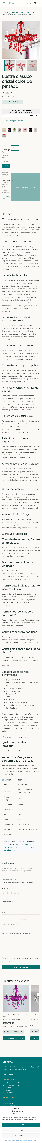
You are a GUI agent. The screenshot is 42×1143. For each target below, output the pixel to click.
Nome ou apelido (8, 901)
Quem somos (7, 1101)
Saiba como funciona (5, 197)
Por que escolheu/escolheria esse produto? (17, 933)
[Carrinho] (35, 3)
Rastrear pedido (8, 1092)
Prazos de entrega (9, 1103)
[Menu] (38, 3)
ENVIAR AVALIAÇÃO (21, 967)
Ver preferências (21, 1135)
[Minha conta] (31, 3)
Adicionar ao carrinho (25, 187)
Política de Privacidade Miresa (28, 1140)
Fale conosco (7, 1088)
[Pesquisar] (27, 3)
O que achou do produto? (11, 924)
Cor (3, 125)
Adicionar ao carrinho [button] (13, 1038)
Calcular (6, 165)
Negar (21, 1130)
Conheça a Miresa (9, 1074)
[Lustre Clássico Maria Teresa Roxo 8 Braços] (16, 998)
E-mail (4, 912)
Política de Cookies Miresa (12, 1140)
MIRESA (9, 3)
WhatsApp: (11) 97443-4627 (12, 1083)
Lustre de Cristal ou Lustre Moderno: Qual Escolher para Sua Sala (20, 847)
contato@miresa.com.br (11, 1085)
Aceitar (21, 1125)
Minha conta (7, 1090)
